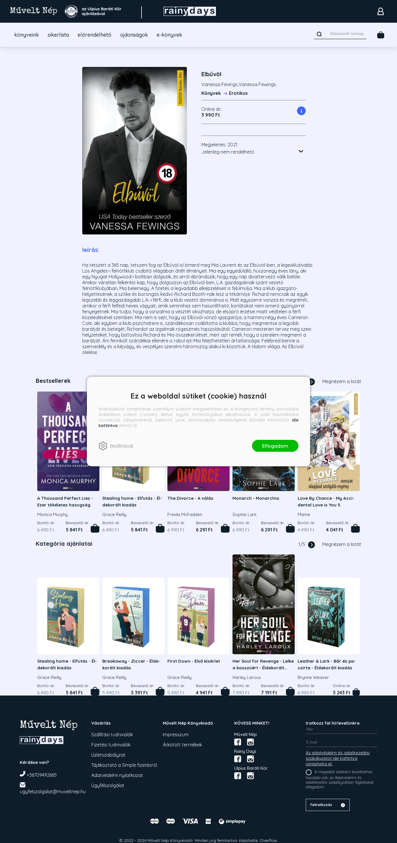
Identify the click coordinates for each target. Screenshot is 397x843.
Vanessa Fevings (219, 84)
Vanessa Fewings (257, 84)
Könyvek (211, 93)
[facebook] (237, 742)
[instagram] (250, 742)
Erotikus (238, 93)
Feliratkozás (321, 805)
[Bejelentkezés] (380, 11)
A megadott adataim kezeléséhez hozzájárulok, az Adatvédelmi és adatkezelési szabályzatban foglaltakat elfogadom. (340, 779)
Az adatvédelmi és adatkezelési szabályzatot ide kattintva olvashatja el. (338, 758)
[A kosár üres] (380, 35)
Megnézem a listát (341, 381)
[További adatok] (301, 151)
